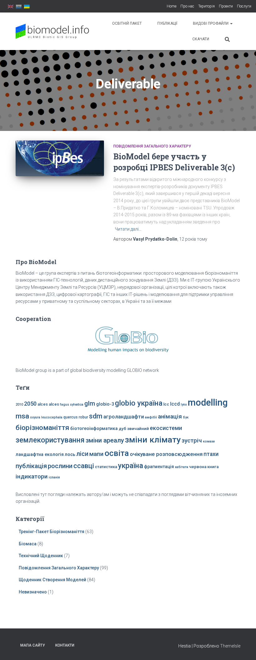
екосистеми (166, 428)
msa (22, 416)
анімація (170, 416)
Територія (206, 6)
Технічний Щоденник (41, 555)
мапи (96, 454)
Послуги (244, 6)
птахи (211, 454)
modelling (208, 402)
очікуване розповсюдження (166, 454)
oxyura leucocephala (46, 417)
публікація (31, 466)
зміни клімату (153, 440)
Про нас (187, 6)
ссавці (83, 466)
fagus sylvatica (71, 404)
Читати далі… (128, 229)
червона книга (204, 466)
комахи (209, 441)
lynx (184, 404)
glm (89, 403)
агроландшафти (123, 417)
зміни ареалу (105, 440)
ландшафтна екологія (40, 454)
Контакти (64, 645)
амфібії (151, 417)
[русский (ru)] (19, 6)
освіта (117, 453)
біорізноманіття (42, 427)
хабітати (181, 467)
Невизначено (33, 591)
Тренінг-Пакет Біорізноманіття (51, 531)
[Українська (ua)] (27, 6)
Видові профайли (211, 23)
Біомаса (28, 543)
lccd (175, 404)
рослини (60, 466)
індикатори (32, 476)
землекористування (50, 440)
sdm (95, 416)
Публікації (167, 23)
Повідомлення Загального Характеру (152, 146)
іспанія (54, 477)
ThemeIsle (230, 645)
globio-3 (105, 404)
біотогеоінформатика (94, 428)
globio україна (138, 403)
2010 (19, 404)
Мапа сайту (32, 645)
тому (193, 239)
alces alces (48, 404)
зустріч (192, 440)
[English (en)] (10, 6)
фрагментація (159, 466)
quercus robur (75, 417)
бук (186, 417)
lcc (166, 404)
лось (70, 454)
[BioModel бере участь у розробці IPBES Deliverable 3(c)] (60, 158)
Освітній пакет (127, 23)
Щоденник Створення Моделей (52, 579)
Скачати (200, 39)
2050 (30, 403)
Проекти (226, 6)
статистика (106, 466)
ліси (82, 454)
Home (171, 6)
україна (130, 465)
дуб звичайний (134, 428)
